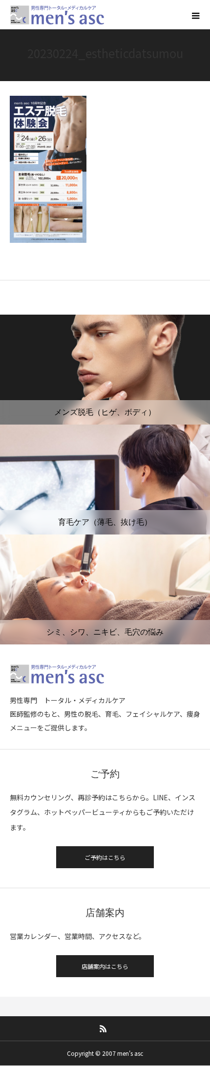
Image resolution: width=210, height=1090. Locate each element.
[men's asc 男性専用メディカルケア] (57, 14)
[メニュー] (195, 14)
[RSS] (103, 1028)
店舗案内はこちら (105, 966)
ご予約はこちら (105, 857)
